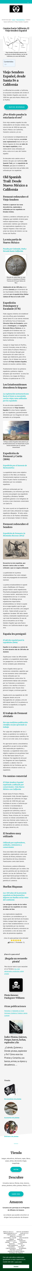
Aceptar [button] (16, 1266)
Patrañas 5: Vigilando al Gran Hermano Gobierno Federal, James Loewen (15, 1013)
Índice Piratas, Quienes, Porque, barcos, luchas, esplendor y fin (15, 1040)
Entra (16, 1169)
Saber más (16, 1194)
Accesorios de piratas (11, 1118)
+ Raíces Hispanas (16, 107)
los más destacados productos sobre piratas (14, 971)
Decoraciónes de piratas (12, 1099)
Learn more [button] (18, 1262)
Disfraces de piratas (11, 1136)
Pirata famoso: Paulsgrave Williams (14, 996)
